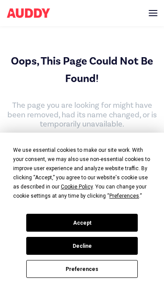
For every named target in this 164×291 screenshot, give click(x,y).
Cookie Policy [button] (77, 187)
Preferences (82, 269)
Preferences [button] (124, 196)
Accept (82, 223)
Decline (82, 246)
